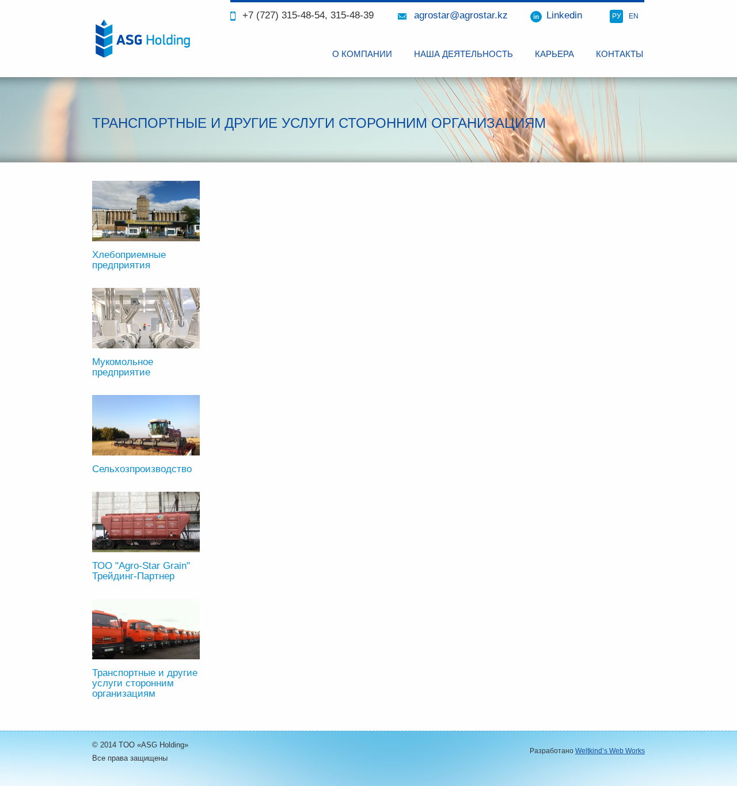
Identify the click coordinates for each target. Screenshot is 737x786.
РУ (616, 16)
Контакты (619, 54)
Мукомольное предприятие (122, 367)
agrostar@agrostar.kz (461, 15)
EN (634, 16)
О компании (362, 54)
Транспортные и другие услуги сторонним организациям (144, 683)
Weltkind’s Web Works (610, 751)
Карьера (554, 54)
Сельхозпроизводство (142, 469)
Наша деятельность (463, 54)
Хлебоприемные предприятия (129, 260)
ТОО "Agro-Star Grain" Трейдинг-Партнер (141, 571)
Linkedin (564, 15)
